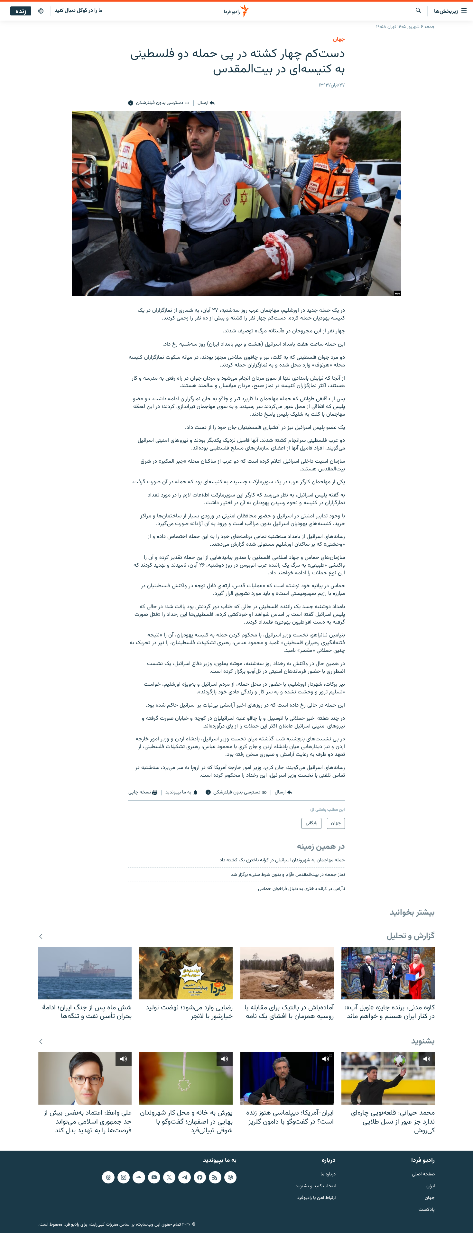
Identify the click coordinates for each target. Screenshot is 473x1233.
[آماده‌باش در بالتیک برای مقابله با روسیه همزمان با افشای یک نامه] (287, 973)
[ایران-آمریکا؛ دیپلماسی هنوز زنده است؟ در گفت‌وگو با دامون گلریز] (287, 1078)
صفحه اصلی (423, 1174)
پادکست (427, 1210)
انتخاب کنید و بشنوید (315, 1186)
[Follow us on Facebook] (200, 1177)
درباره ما (328, 1174)
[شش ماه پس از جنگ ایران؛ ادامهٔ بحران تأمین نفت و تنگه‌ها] (85, 973)
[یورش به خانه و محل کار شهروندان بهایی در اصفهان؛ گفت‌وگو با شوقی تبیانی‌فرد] (186, 1078)
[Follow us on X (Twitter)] (169, 1177)
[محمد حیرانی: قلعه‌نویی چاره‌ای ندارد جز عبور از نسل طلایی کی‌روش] (388, 1078)
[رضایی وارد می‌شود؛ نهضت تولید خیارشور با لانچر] (186, 973)
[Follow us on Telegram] (184, 1177)
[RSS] (215, 1177)
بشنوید (423, 1042)
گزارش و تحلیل (411, 936)
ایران (430, 1186)
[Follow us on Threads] (108, 1177)
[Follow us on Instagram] (123, 1177)
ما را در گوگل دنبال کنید (79, 11)
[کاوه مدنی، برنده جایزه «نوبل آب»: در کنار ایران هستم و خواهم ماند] (388, 973)
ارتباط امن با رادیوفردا (316, 1198)
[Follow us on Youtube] (154, 1177)
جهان (339, 39)
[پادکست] (41, 11)
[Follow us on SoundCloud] (139, 1177)
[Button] (206, 103)
